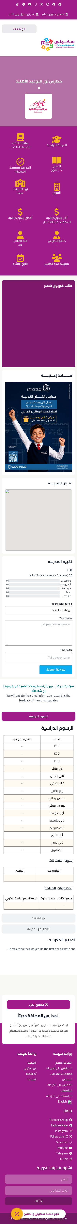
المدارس (67, 1079)
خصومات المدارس (61, 1073)
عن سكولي (30, 1068)
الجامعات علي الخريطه (59, 1096)
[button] (19, 44)
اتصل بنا (32, 1079)
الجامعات (66, 1090)
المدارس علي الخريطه (59, 1084)
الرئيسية (32, 1062)
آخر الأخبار (31, 1073)
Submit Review (55, 669)
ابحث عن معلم (63, 1062)
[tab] (38, 716)
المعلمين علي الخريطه (59, 1068)
